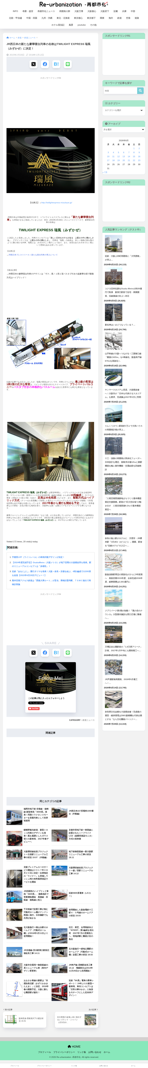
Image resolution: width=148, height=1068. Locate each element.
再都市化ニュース (46, 11)
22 (134, 160)
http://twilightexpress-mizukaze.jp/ (56, 202)
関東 (102, 18)
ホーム (107, 1052)
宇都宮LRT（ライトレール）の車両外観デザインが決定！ (38, 557)
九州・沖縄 (46, 18)
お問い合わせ (94, 1052)
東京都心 (78, 18)
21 (129, 160)
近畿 (115, 11)
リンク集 (81, 1052)
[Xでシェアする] (33, 64)
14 (129, 156)
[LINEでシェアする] (68, 64)
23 (139, 160)
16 (139, 156)
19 (118, 160)
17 (108, 160)
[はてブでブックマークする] (56, 64)
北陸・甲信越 (15, 18)
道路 (137, 18)
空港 (128, 18)
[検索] (140, 90)
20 (124, 160)
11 (113, 156)
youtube (81, 25)
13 (124, 156)
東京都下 (91, 18)
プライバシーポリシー (64, 1052)
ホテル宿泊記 (57, 25)
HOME (76, 1046)
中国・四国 (31, 18)
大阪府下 (104, 11)
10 (108, 156)
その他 (93, 25)
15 (134, 156)
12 (118, 156)
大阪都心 (91, 11)
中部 (133, 11)
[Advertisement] (51, 101)
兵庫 (124, 11)
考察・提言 (27, 11)
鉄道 (119, 18)
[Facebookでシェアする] (45, 64)
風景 (71, 25)
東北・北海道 (63, 18)
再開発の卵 (64, 11)
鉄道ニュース (89, 720)
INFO (15, 11)
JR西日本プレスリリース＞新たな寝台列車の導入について (33, 255)
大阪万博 (78, 11)
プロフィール (44, 1052)
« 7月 (104, 172)
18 (113, 160)
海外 (111, 18)
